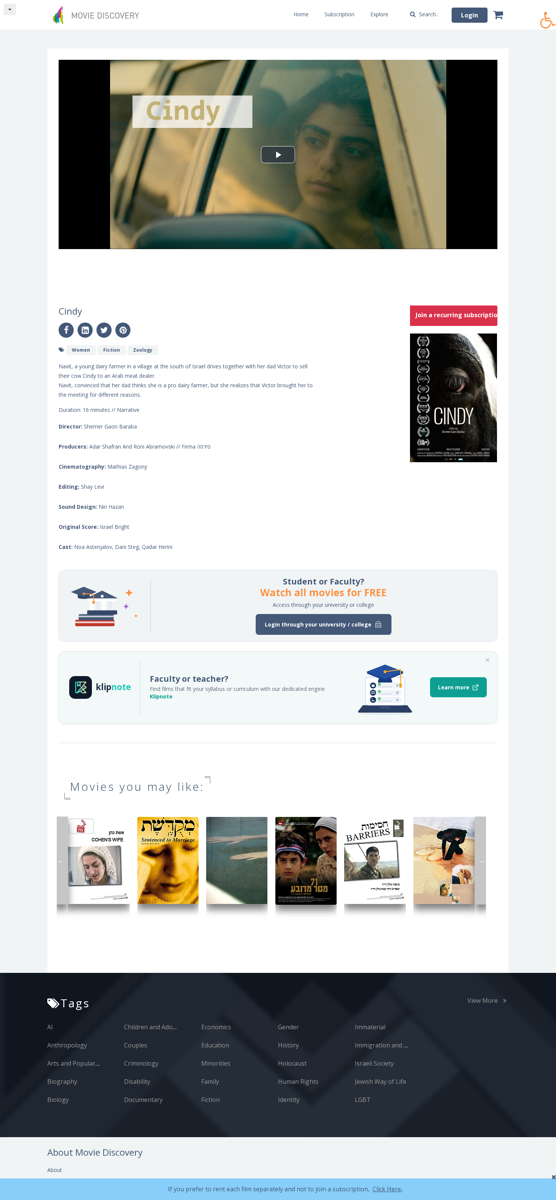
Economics (216, 1027)
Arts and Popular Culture (82, 1063)
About (54, 1170)
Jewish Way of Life (380, 1081)
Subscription (339, 14)
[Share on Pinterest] (122, 330)
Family (210, 1081)
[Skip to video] (10, 9)
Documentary (143, 1100)
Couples (135, 1045)
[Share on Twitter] (104, 330)
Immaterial (370, 1027)
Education (215, 1045)
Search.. (428, 14)
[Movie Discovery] (98, 15)
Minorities (215, 1063)
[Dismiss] (487, 660)
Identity (289, 1100)
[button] (548, 16)
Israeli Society (374, 1063)
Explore (379, 14)
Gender (288, 1027)
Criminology (141, 1063)
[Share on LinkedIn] (85, 330)
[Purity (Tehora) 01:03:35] (237, 859)
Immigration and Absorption (395, 1045)
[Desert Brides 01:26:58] (444, 859)
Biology (58, 1100)
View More (483, 1000)
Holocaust (292, 1063)
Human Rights (298, 1081)
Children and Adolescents (160, 1027)
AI (50, 1027)
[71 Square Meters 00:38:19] (306, 860)
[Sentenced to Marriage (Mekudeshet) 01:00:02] (168, 859)
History (288, 1045)
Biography (62, 1081)
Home (301, 14)
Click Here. (387, 1189)
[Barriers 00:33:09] (375, 859)
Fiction (210, 1100)
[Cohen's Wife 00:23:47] (99, 859)
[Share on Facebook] (66, 330)
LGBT (363, 1100)
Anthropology (67, 1045)
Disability (137, 1081)
